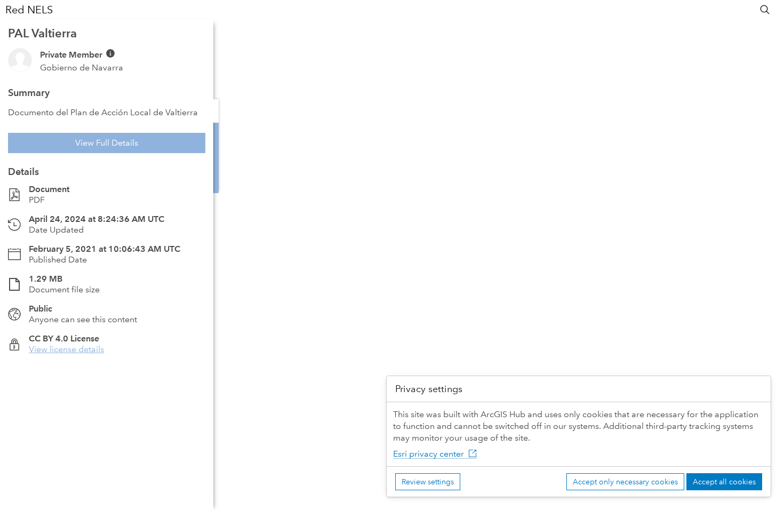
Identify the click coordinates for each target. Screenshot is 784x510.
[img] (110, 53)
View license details (66, 349)
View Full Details (106, 143)
